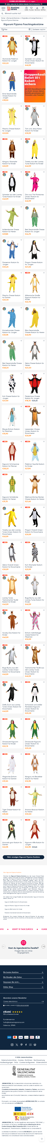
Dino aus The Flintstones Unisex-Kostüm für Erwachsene (34, 197)
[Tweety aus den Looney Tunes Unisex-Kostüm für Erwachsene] (12, 517)
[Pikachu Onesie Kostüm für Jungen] (12, 116)
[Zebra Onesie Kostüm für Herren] (35, 351)
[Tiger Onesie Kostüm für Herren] (12, 797)
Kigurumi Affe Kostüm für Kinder (13, 909)
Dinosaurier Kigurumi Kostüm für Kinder (10, 743)
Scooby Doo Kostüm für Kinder (11, 634)
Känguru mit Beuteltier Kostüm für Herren (33, 778)
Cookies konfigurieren (27, 1062)
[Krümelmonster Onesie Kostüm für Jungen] (12, 318)
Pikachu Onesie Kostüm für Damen (11, 296)
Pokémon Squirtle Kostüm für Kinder (34, 465)
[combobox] (23, 14)
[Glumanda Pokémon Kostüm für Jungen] (12, 46)
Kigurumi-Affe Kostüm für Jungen (34, 843)
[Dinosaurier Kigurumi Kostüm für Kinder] (12, 729)
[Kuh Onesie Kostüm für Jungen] (12, 384)
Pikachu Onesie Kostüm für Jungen (11, 130)
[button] (43, 9)
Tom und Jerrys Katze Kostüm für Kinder (33, 130)
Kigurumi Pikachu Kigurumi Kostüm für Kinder (17, 905)
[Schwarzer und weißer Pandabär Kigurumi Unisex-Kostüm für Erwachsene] (35, 692)
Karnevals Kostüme (13, 18)
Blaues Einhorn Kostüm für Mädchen (11, 430)
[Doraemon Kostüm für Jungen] (12, 250)
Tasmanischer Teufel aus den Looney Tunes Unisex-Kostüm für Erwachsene (34, 671)
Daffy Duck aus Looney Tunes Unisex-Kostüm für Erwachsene (11, 707)
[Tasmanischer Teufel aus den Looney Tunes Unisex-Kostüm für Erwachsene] (35, 655)
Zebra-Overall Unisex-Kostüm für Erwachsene (11, 566)
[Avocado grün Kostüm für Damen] (12, 830)
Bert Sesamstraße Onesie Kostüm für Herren (12, 364)
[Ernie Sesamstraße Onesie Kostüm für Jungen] (12, 81)
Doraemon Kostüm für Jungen (10, 263)
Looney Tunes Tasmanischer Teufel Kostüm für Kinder (10, 600)
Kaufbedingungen (6, 1062)
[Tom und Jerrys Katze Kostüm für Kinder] (35, 116)
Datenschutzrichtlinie (9, 1060)
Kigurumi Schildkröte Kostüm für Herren (10, 498)
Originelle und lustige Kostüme (31, 18)
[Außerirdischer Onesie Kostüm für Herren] (12, 217)
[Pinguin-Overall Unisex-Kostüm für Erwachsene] (35, 517)
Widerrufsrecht (41, 1062)
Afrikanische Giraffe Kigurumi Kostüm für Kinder (32, 297)
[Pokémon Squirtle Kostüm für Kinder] (35, 451)
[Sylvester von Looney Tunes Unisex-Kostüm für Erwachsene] (35, 46)
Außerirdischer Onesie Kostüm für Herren (10, 230)
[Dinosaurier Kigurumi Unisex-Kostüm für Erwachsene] (35, 729)
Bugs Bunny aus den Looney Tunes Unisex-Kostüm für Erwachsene (11, 670)
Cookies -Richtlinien (25, 1060)
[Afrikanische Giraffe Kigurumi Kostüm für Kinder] (35, 283)
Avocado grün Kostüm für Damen (12, 843)
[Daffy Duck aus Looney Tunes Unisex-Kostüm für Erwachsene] (12, 692)
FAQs (16, 1062)
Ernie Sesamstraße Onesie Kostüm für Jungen (9, 96)
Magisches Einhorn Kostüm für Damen (9, 778)
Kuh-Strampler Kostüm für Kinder (33, 566)
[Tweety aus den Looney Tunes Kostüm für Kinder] (35, 149)
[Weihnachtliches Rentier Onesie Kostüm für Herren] (35, 484)
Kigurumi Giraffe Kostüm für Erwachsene (16, 902)
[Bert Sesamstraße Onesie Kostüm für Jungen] (35, 217)
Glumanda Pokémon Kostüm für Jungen (10, 60)
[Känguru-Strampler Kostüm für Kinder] (12, 149)
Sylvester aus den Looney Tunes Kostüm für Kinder (12, 196)
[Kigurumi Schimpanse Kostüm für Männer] (12, 451)
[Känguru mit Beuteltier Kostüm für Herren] (35, 764)
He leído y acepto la (17, 1005)
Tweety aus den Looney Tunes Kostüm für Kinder (34, 163)
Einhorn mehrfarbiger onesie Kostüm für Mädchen (33, 635)
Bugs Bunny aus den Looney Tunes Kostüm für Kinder (34, 600)
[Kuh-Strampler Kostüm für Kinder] (35, 552)
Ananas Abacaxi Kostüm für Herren (34, 811)
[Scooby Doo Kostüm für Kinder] (12, 620)
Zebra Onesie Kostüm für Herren (34, 364)
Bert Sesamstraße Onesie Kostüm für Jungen (34, 230)
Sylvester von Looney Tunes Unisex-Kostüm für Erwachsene (34, 61)
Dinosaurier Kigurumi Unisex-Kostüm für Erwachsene (33, 744)
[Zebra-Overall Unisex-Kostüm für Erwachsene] (12, 552)
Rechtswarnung (39, 1060)
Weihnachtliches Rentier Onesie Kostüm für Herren (34, 498)
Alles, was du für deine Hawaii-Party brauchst (23, 4)
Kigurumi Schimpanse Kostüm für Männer (10, 465)
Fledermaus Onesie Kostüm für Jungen (32, 397)
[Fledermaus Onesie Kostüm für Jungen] (35, 384)
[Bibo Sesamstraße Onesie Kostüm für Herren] (35, 318)
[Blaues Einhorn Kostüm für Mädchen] (12, 416)
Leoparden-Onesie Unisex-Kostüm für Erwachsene (32, 431)
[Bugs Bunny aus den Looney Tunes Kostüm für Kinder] (35, 585)
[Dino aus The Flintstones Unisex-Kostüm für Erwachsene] (35, 182)
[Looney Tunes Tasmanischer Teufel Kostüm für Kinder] (12, 585)
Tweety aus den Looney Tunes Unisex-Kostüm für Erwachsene (11, 532)
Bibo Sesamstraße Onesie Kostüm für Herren (34, 331)
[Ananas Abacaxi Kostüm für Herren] (35, 797)
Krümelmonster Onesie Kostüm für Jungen (11, 331)
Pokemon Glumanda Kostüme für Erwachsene (17, 912)
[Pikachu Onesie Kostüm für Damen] (12, 283)
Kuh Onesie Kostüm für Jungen (11, 397)
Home (3, 18)
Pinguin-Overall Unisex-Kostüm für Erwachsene (34, 531)
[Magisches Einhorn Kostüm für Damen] (12, 764)
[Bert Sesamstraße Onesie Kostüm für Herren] (12, 351)
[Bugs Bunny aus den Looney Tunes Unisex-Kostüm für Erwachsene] (12, 655)
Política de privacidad (23, 1005)
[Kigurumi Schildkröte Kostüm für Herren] (12, 484)
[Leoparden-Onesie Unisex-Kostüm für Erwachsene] (35, 416)
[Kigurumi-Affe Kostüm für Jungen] (35, 830)
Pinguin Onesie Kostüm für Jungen (34, 263)
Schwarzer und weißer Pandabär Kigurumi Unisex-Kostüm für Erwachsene (33, 708)
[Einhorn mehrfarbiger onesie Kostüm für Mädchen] (35, 620)
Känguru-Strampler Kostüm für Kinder (9, 163)
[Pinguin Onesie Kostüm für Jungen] (35, 250)
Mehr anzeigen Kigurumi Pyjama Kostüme (23, 857)
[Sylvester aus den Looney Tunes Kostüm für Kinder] (12, 182)
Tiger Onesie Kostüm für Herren (11, 811)
